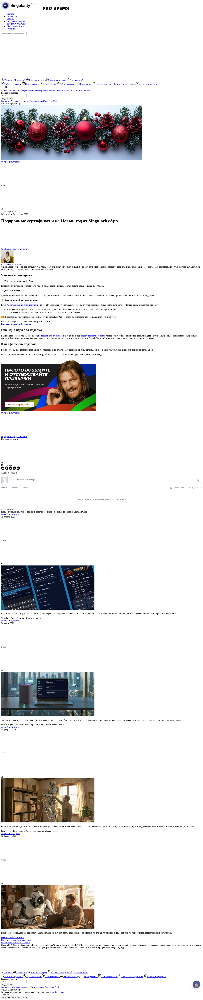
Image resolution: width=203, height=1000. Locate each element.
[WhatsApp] (14, 468)
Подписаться (7, 98)
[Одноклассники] (6, 468)
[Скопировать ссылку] (18, 468)
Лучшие (14, 487)
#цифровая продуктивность (14, 249)
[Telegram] (10, 468)
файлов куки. (58, 992)
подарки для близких (50, 336)
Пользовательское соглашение (15, 942)
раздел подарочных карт (92, 336)
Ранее (25, 487)
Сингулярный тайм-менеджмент (22, 305)
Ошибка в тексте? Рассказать (14, 997)
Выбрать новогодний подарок (16, 324)
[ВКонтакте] (2, 468)
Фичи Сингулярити (10, 413)
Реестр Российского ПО (12, 937)
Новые (4, 487)
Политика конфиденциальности (16, 940)
